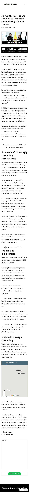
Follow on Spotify (14, 473)
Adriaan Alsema (6, 27)
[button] (23, 490)
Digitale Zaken (22, 488)
